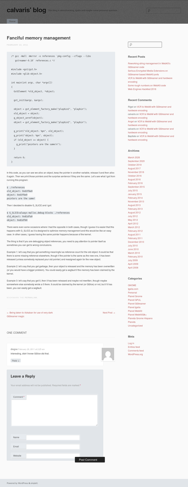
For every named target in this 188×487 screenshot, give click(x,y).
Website (17, 455)
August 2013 (134, 205)
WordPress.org (135, 354)
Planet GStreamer (137, 303)
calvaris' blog (26, 9)
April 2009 (133, 263)
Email (18, 447)
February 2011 (135, 238)
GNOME (132, 285)
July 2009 (133, 260)
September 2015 (136, 186)
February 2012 (135, 230)
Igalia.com (133, 288)
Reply (15, 360)
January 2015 (135, 194)
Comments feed (136, 350)
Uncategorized (135, 325)
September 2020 (136, 161)
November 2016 (136, 172)
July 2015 (133, 190)
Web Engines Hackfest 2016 (142, 89)
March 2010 (134, 252)
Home (12, 21)
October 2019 (135, 164)
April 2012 (133, 223)
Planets (131, 321)
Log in (131, 343)
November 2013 (136, 201)
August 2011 (134, 234)
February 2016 (135, 183)
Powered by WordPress (17, 482)
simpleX (33, 482)
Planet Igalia (134, 307)
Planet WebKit (135, 310)
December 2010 (136, 241)
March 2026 (134, 157)
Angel (131, 121)
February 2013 (135, 208)
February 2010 (135, 256)
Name (18, 438)
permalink (31, 298)
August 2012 (134, 212)
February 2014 (135, 197)
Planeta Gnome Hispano (140, 318)
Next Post (109, 312)
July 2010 (133, 245)
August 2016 (134, 179)
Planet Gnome (135, 296)
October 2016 (135, 175)
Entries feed (134, 346)
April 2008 (133, 267)
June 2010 (133, 249)
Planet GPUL (134, 299)
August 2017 (134, 168)
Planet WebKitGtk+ (137, 314)
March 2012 (134, 227)
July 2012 (133, 216)
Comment (18, 396)
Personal (132, 292)
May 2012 (133, 219)
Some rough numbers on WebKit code (147, 85)
